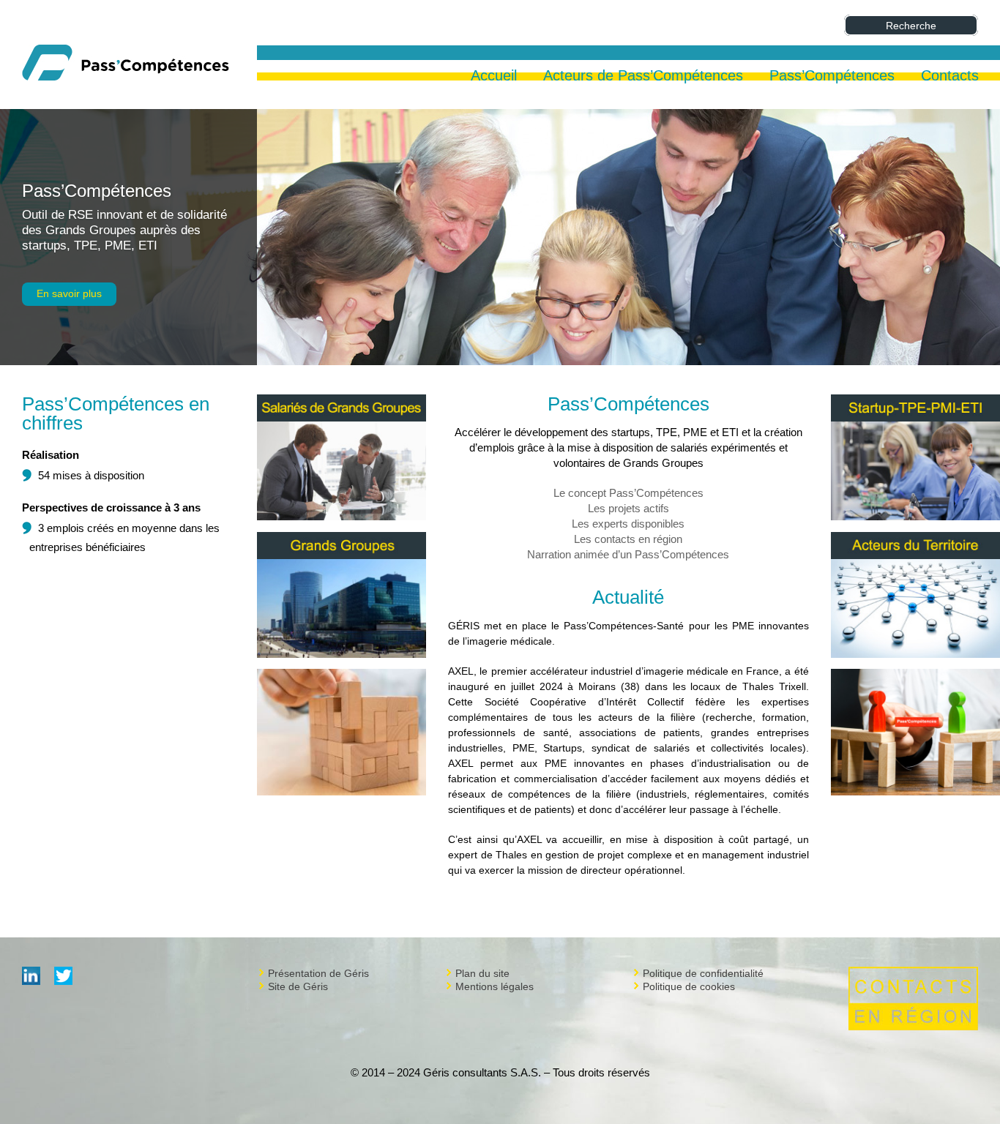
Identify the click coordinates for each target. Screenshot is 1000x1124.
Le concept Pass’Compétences (628, 493)
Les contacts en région (628, 539)
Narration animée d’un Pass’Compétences (628, 554)
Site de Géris (298, 986)
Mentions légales (494, 986)
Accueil (494, 76)
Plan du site (482, 973)
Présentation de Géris (318, 973)
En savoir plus (69, 293)
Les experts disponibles (628, 523)
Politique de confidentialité (703, 973)
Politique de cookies (689, 986)
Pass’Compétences (96, 191)
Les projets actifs (628, 508)
